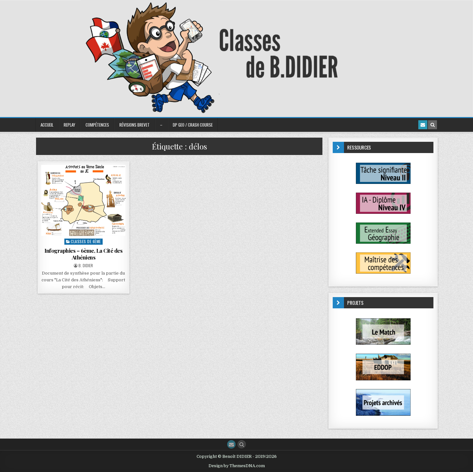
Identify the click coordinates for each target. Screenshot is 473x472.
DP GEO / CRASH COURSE (193, 125)
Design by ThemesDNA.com (237, 466)
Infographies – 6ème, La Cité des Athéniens (83, 253)
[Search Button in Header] (432, 124)
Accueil (47, 125)
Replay (69, 125)
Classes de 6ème (86, 241)
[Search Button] (241, 444)
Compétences (97, 125)
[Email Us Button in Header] (422, 124)
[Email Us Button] (231, 444)
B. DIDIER (86, 266)
